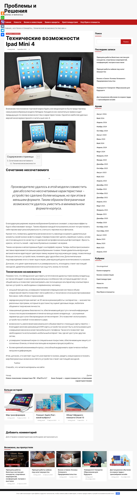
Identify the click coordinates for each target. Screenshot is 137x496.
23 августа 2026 (48, 474)
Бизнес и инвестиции (33, 22)
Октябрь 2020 (102, 227)
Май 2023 (100, 177)
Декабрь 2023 (102, 164)
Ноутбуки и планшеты (90, 22)
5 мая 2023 (80, 420)
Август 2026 (101, 114)
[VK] (2, 26)
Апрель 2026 (102, 122)
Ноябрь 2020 (102, 222)
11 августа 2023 (21, 418)
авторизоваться (50, 437)
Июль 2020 (101, 239)
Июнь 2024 (101, 139)
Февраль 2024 (102, 156)
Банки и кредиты (52, 22)
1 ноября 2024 (73, 477)
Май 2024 (100, 143)
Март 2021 (101, 206)
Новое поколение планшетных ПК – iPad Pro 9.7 (26, 376)
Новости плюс (102, 288)
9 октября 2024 (125, 477)
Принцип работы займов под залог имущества (110, 70)
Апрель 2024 (102, 147)
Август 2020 (101, 235)
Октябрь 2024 (102, 131)
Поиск (98, 33)
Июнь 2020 (101, 243)
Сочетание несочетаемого (21, 160)
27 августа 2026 (21, 483)
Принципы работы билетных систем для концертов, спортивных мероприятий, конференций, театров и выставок (113, 59)
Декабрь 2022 (102, 185)
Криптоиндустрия (70, 22)
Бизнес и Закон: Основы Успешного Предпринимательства (111, 79)
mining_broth (11, 49)
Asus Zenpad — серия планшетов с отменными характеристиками (71, 378)
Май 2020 (100, 247)
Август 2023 (101, 172)
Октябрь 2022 (102, 193)
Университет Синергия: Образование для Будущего (113, 89)
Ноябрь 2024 (102, 127)
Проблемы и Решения (20, 8)
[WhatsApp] (2, 17)
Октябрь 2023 (102, 168)
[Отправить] (2, 35)
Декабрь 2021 (102, 197)
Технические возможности (24, 163)
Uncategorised (102, 266)
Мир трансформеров (15, 415)
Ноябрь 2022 (102, 189)
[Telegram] (2, 30)
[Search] (131, 22)
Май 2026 (100, 118)
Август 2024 (101, 135)
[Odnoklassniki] (2, 13)
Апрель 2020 (102, 252)
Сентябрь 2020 (103, 231)
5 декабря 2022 (22, 49)
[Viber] (2, 22)
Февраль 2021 (102, 210)
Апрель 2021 (102, 202)
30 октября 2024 (90, 479)
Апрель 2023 (102, 181)
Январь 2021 (102, 214)
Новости (17, 22)
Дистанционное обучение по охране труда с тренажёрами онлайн (114, 98)
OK (118, 493)
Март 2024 (101, 152)
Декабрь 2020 (102, 218)
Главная (7, 22)
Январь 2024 (102, 160)
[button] (37, 157)
